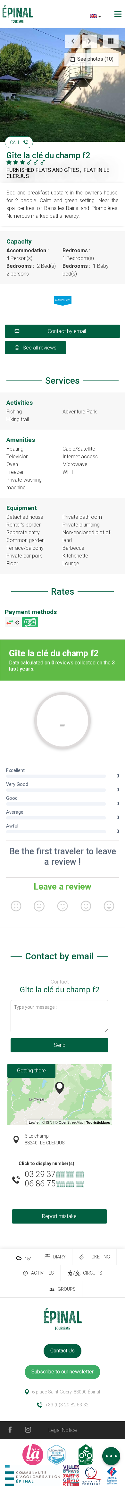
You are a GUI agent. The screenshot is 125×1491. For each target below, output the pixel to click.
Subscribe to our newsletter (62, 1372)
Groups (67, 1289)
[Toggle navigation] (119, 14)
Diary (59, 1257)
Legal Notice (62, 1430)
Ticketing (99, 1257)
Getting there (31, 1071)
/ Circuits (87, 1273)
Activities (42, 1273)
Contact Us (62, 1351)
